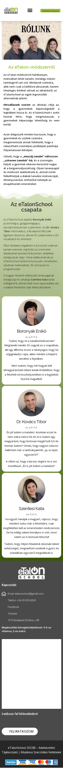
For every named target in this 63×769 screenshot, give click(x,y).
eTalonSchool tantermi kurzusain (23, 261)
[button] (30, 10)
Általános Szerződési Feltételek (41, 752)
